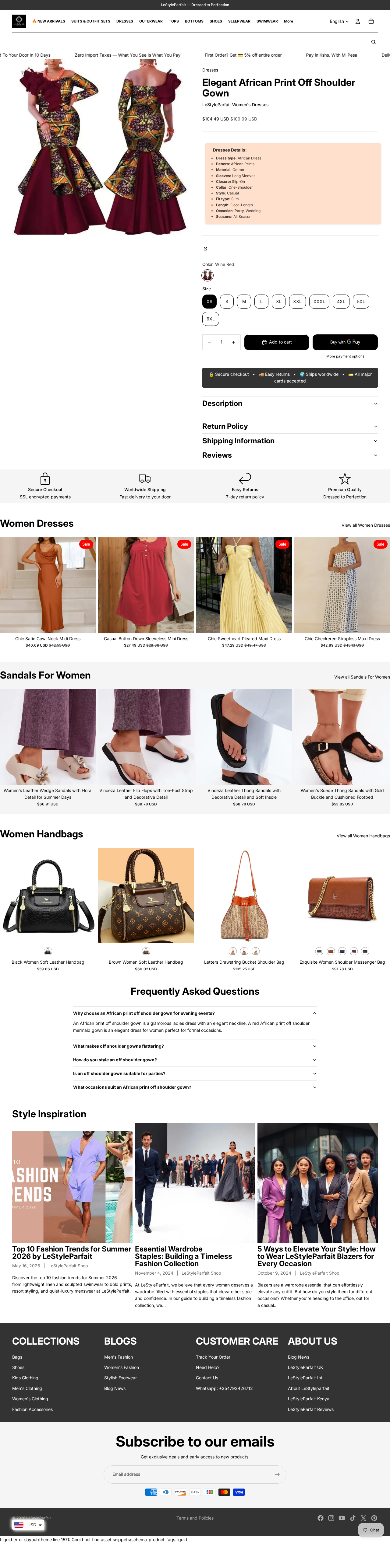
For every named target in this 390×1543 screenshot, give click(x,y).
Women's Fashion (121, 1367)
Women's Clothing (30, 1398)
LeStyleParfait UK (305, 1367)
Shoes (18, 1367)
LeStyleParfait (38, 1518)
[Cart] (371, 21)
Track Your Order (213, 1357)
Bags (17, 1357)
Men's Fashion (118, 1357)
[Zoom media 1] (100, 147)
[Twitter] (363, 1518)
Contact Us (207, 1378)
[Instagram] (331, 1518)
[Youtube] (342, 1518)
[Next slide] (86, 585)
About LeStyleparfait (308, 1388)
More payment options (345, 356)
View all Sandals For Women (362, 676)
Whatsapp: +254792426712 (224, 1388)
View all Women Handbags (363, 835)
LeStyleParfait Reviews (311, 1409)
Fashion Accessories (32, 1409)
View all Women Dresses (366, 525)
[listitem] (288, 21)
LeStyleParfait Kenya (308, 1398)
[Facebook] (320, 1518)
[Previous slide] (9, 585)
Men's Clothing (27, 1388)
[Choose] (86, 623)
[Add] (86, 934)
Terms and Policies (195, 1517)
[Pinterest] (374, 1518)
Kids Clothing (25, 1378)
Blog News (115, 1388)
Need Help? (207, 1367)
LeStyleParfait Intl (305, 1378)
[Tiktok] (352, 1518)
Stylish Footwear (120, 1378)
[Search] (373, 42)
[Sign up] (277, 1474)
